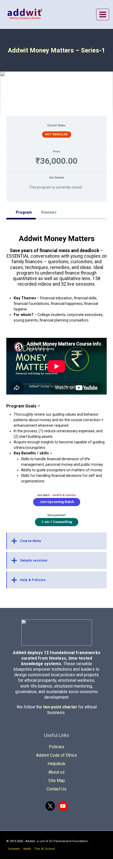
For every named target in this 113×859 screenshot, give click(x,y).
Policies (56, 746)
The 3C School (44, 849)
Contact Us (56, 788)
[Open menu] (102, 14)
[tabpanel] (56, 407)
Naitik (27, 849)
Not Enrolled (56, 134)
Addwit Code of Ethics (56, 755)
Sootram (14, 849)
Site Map (56, 780)
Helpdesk (56, 763)
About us (56, 772)
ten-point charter (60, 706)
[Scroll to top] (105, 853)
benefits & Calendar (64, 495)
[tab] (21, 212)
